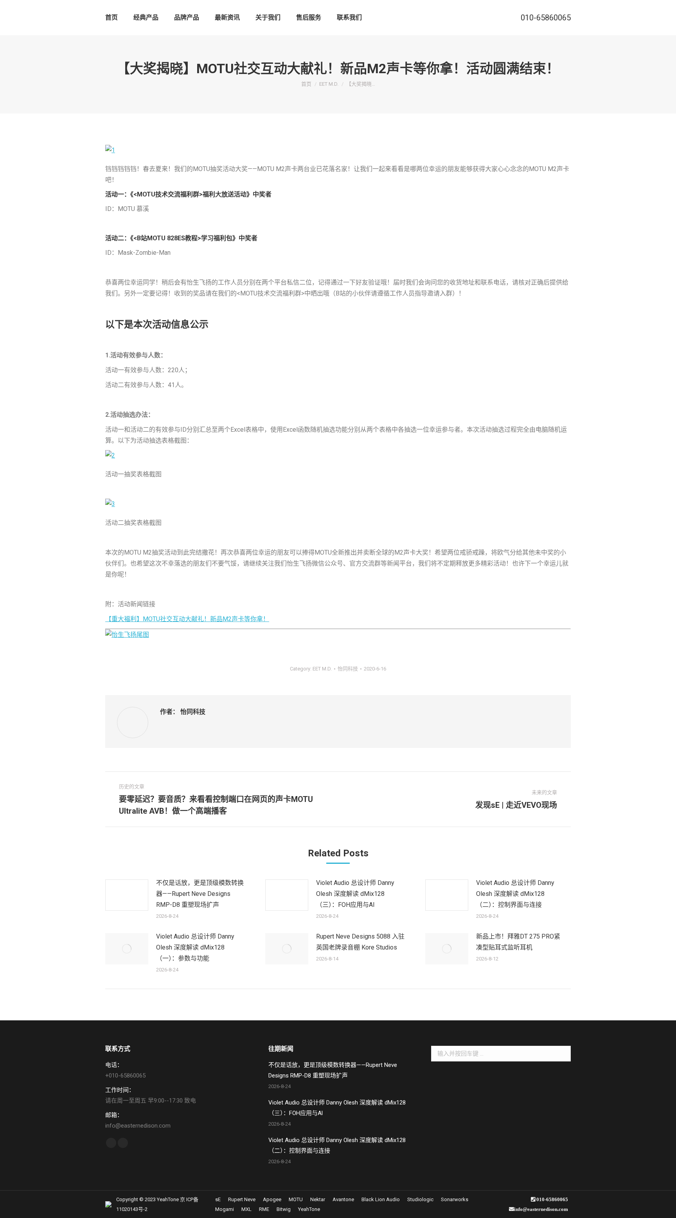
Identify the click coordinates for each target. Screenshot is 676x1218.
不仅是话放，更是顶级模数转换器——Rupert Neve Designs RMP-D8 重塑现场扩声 (200, 893)
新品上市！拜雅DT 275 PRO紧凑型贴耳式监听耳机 (518, 942)
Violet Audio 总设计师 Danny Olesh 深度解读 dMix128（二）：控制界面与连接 (515, 893)
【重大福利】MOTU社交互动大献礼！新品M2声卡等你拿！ (187, 619)
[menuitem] (111, 17)
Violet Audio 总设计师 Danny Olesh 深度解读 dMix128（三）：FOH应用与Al (355, 893)
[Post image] (126, 895)
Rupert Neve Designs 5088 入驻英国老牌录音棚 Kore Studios (360, 942)
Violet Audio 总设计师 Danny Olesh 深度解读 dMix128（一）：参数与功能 (195, 947)
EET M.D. (322, 669)
